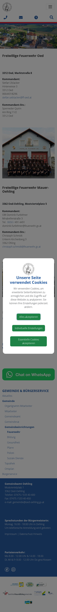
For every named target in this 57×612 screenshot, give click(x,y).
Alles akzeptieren (28, 317)
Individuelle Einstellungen (28, 328)
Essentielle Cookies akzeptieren (28, 341)
